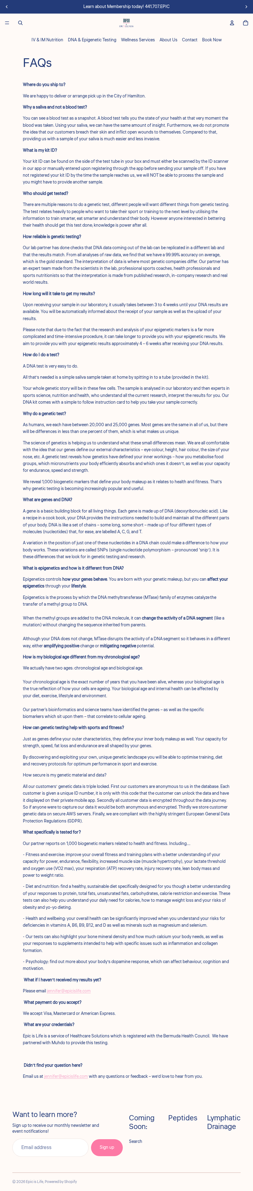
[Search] (20, 23)
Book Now (212, 40)
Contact (189, 40)
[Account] (232, 23)
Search (135, 1142)
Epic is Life (34, 1182)
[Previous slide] (7, 7)
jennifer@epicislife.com (69, 991)
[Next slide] (246, 7)
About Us (168, 40)
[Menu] (7, 23)
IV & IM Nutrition (47, 40)
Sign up (107, 1147)
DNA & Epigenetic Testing (92, 40)
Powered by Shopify (61, 1182)
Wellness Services (138, 40)
